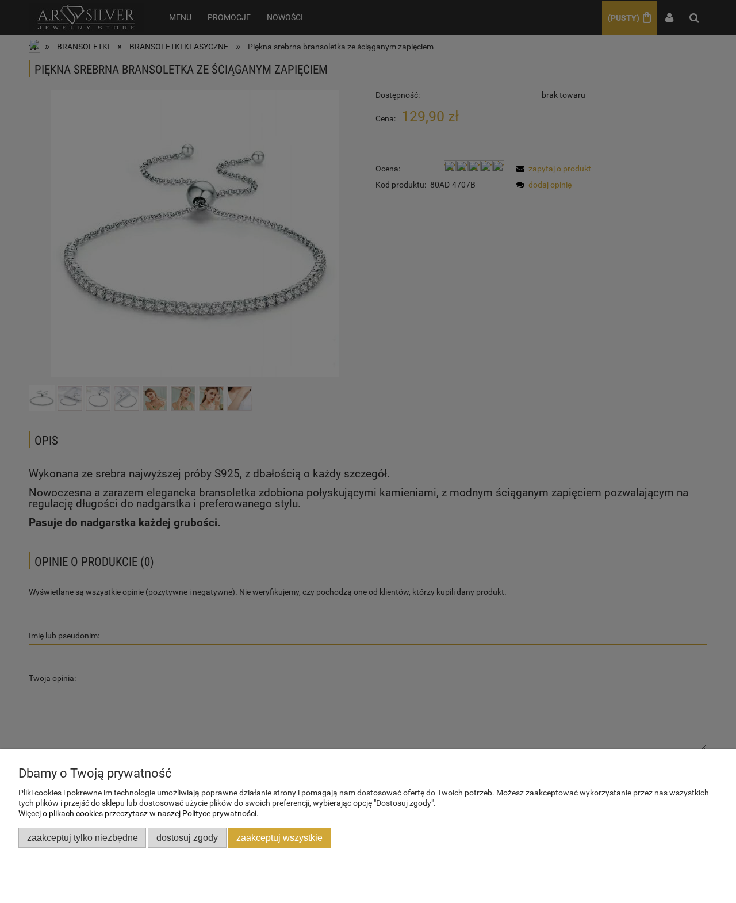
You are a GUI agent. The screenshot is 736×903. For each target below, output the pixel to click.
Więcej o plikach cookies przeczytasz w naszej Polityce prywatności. (138, 813)
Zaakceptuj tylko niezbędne (82, 837)
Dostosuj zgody (187, 837)
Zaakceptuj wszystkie (279, 837)
